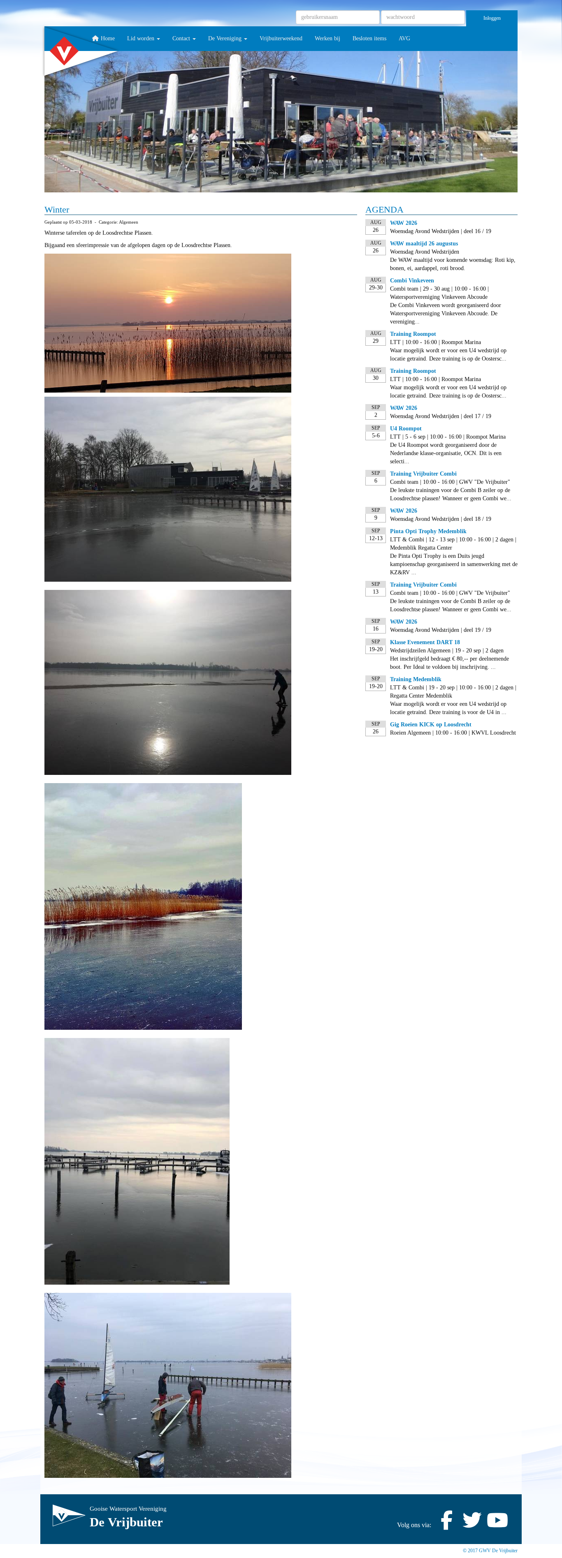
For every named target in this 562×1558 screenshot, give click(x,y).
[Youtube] (497, 1524)
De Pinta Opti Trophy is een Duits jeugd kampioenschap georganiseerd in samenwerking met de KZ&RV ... (454, 564)
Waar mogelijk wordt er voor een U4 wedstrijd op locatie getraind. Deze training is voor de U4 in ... (448, 708)
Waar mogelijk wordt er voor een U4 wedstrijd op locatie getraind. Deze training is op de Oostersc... (448, 354)
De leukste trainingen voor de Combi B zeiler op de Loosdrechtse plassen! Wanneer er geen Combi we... (450, 494)
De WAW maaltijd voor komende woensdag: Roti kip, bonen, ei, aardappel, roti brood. (453, 264)
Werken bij (327, 38)
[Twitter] (472, 1524)
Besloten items (369, 38)
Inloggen (492, 18)
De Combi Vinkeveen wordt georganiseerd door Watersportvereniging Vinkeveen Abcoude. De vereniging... (445, 313)
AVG (404, 38)
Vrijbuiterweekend (281, 38)
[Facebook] (446, 1524)
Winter (56, 209)
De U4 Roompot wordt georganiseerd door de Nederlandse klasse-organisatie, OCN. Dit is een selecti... (446, 453)
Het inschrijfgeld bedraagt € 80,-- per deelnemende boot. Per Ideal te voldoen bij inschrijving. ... (449, 663)
